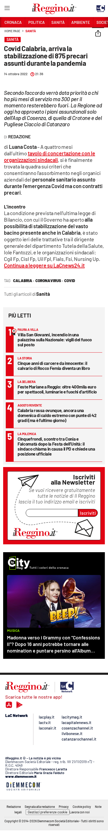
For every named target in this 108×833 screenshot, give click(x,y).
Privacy (64, 806)
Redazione (14, 806)
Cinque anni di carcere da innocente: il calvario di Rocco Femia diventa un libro (54, 365)
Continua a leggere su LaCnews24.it (44, 265)
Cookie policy (82, 806)
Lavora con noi (79, 812)
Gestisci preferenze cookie (47, 812)
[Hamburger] (7, 9)
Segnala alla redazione (40, 806)
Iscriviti (88, 513)
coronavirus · (49, 280)
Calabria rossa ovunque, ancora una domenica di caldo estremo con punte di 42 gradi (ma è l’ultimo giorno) (57, 415)
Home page (12, 31)
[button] (98, 34)
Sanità (30, 31)
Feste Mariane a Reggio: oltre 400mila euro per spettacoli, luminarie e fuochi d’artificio (57, 389)
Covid (69, 280)
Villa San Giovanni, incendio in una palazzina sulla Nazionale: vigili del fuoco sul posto (55, 339)
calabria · (23, 280)
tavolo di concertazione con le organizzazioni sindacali (49, 156)
